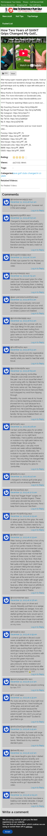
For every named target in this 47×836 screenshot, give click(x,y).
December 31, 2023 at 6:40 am (23, 202)
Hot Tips (19, 16)
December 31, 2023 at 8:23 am (23, 321)
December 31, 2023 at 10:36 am (23, 600)
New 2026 (7, 16)
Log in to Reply (37, 210)
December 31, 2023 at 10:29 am (23, 516)
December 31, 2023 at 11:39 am (23, 698)
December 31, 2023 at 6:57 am (23, 218)
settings (29, 827)
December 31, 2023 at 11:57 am (23, 753)
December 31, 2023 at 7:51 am (23, 276)
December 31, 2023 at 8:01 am (23, 300)
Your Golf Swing (35, 5)
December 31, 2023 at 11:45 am (23, 729)
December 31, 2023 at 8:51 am (23, 371)
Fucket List (7, 24)
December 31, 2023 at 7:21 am (23, 257)
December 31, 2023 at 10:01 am (23, 492)
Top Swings (32, 16)
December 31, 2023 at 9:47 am (23, 476)
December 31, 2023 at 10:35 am (23, 537)
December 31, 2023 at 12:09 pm (23, 795)
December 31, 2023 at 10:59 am (23, 634)
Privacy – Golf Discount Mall (33, 2)
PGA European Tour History (11, 2)
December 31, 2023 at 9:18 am (23, 427)
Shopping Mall (22, 5)
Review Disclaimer (8, 5)
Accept (7, 832)
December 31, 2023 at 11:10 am (23, 682)
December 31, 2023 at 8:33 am (23, 350)
